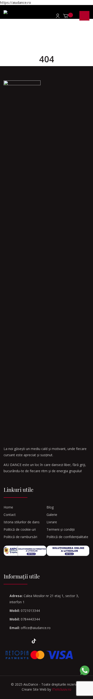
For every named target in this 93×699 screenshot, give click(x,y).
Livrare (51, 522)
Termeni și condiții (60, 529)
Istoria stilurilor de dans (22, 522)
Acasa (32, 39)
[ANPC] (25, 550)
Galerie (51, 514)
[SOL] (67, 550)
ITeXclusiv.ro (61, 689)
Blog (50, 507)
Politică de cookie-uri (20, 529)
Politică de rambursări (20, 537)
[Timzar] (14, 12)
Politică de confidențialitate (67, 537)
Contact (10, 514)
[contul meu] (56, 15)
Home (8, 507)
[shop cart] (68, 16)
